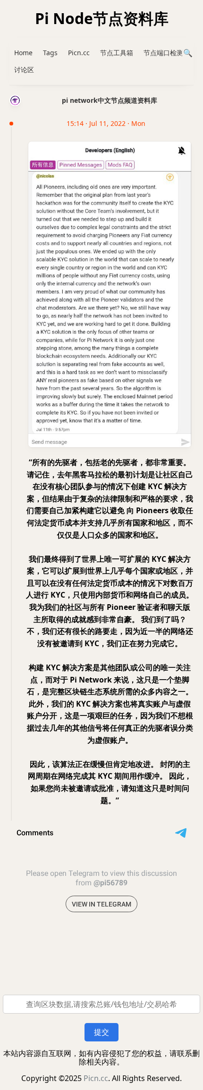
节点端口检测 (163, 52)
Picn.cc (79, 52)
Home (23, 52)
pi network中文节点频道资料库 (109, 100)
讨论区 (24, 69)
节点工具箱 (116, 52)
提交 (101, 1032)
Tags (50, 52)
